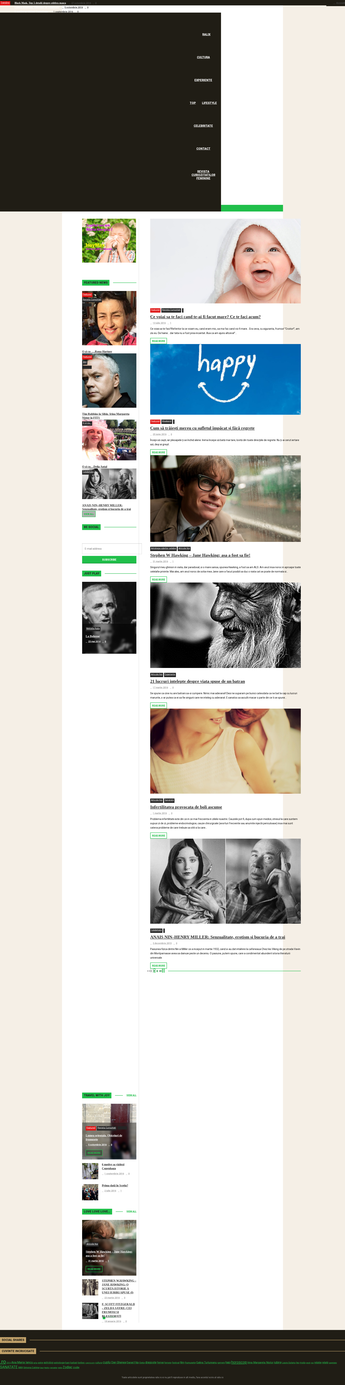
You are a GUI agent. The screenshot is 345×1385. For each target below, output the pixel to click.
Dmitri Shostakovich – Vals (102, 995)
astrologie (59, 1362)
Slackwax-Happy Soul (99, 923)
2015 (8, 1363)
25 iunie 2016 (159, 434)
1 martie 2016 (160, 813)
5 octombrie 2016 (74, 7)
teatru (46, 1367)
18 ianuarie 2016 (112, 1321)
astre (40, 1362)
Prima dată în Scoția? (115, 1185)
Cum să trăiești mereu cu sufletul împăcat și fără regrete (202, 428)
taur (42, 1367)
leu (297, 1362)
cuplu (107, 1362)
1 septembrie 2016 (63, 11)
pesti (308, 1362)
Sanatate (169, 800)
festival (176, 1362)
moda (302, 1362)
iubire (277, 1362)
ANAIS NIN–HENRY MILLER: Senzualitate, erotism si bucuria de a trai (217, 937)
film (182, 1362)
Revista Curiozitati (171, 310)
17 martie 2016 (160, 687)
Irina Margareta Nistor (260, 1362)
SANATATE (9, 1367)
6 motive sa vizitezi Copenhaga (31, 11)
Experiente (170, 674)
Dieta (142, 1362)
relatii (325, 1362)
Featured (155, 310)
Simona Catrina (31, 1367)
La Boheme (93, 636)
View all (89, 514)
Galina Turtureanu (206, 1362)
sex (20, 1367)
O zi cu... (87, 423)
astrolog (48, 1362)
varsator (53, 1367)
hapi (228, 1362)
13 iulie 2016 (159, 323)
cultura (98, 1362)
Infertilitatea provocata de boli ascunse (186, 807)
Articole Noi (184, 548)
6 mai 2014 (93, 713)
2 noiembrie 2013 (97, 1073)
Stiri (85, 362)
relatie (317, 1362)
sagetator (333, 1363)
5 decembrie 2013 (97, 929)
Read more (158, 341)
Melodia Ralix (93, 628)
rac (312, 1362)
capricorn (90, 1363)
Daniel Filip (133, 1362)
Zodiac (67, 1367)
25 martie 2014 (96, 857)
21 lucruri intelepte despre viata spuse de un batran (197, 681)
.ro (3, 1362)
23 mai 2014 (94, 641)
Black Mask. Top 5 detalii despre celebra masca (40, 3)
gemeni (221, 1362)
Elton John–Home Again (101, 1067)
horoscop (239, 1362)
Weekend (166, 421)
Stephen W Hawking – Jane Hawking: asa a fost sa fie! (200, 555)
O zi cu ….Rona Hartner (97, 351)
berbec (81, 1362)
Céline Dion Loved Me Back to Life (107, 780)
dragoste (151, 1362)
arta (35, 1362)
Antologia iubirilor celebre (163, 548)
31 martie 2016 (160, 561)
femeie (167, 1362)
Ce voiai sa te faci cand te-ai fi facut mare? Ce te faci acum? (205, 316)
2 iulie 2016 (110, 1191)
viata (60, 1367)
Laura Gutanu (289, 1362)
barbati (73, 1362)
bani (67, 1362)
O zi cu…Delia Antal (94, 466)
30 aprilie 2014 (95, 785)
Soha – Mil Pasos (96, 708)
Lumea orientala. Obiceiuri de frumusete (37, 7)
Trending (5, 2)
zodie (76, 1367)
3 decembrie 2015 (162, 943)
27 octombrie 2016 (81, 3)
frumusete (190, 1362)
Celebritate (156, 930)
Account (340, 3)
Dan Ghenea (118, 1362)
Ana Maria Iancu (22, 1362)
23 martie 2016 (112, 1298)
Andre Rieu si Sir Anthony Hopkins (107, 852)
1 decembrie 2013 (97, 1001)
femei (160, 1362)
